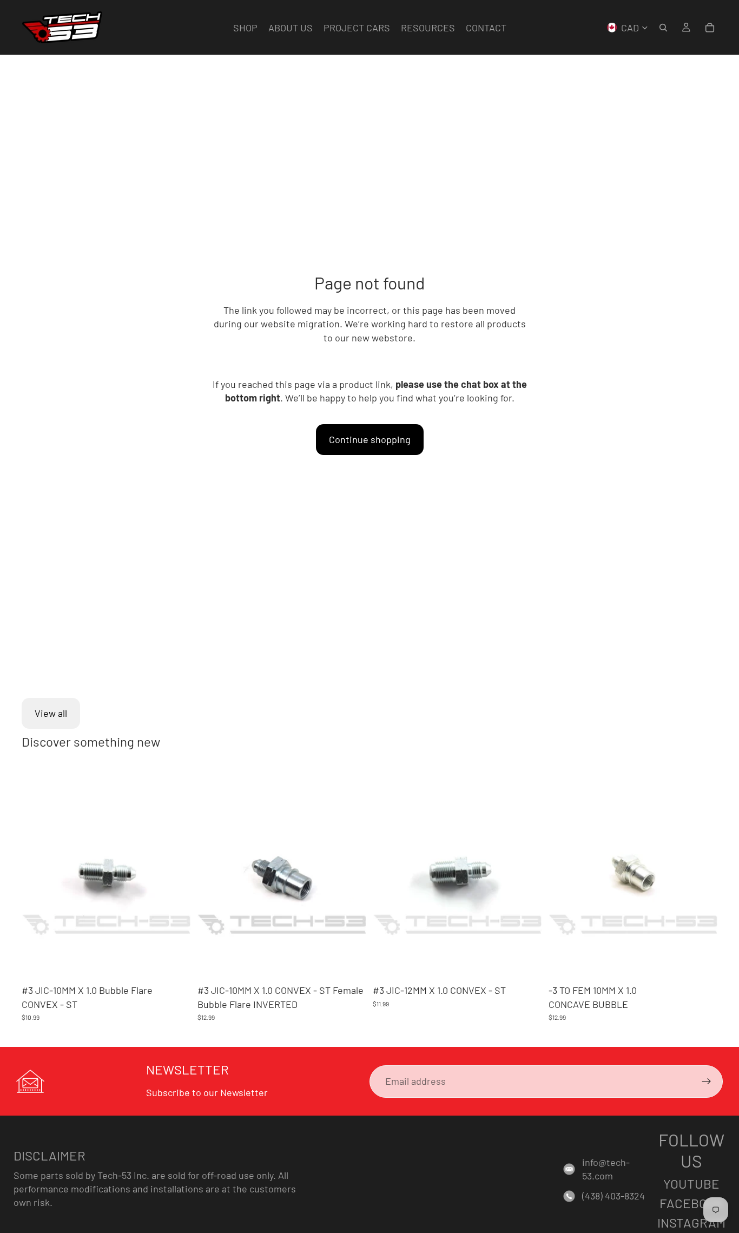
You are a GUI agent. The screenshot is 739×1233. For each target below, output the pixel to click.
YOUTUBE (691, 1183)
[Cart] (710, 27)
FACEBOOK (691, 1203)
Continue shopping (370, 439)
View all (51, 713)
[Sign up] (706, 1081)
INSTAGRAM (691, 1222)
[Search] (663, 27)
